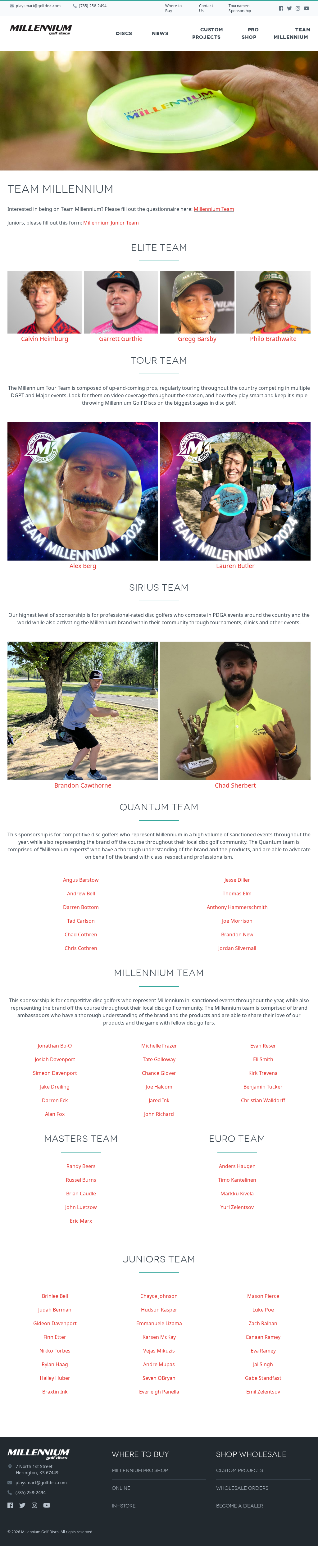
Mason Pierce (263, 1296)
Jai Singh (263, 1364)
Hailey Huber (55, 1378)
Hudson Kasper (159, 1309)
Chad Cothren (81, 934)
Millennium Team (214, 209)
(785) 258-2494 (92, 5)
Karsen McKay (159, 1337)
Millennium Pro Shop (140, 1470)
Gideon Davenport (55, 1323)
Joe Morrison (237, 920)
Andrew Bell (81, 893)
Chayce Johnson (159, 1296)
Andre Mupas (159, 1364)
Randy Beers (81, 1166)
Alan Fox (55, 1114)
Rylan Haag (55, 1364)
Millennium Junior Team (111, 222)
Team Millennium (292, 33)
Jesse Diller (237, 879)
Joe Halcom (159, 1086)
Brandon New (237, 934)
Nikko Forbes (54, 1350)
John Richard (159, 1114)
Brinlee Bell (55, 1296)
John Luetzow (81, 1207)
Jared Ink (159, 1100)
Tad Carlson (81, 920)
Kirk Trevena (263, 1073)
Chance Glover (159, 1073)
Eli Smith (263, 1059)
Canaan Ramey (263, 1337)
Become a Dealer (239, 1506)
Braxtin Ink (55, 1391)
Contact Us (206, 8)
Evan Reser (263, 1045)
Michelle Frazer (159, 1045)
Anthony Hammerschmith (237, 907)
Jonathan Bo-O (55, 1045)
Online (121, 1488)
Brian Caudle (81, 1193)
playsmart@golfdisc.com (38, 5)
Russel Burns (81, 1179)
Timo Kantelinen (237, 1179)
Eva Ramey (263, 1350)
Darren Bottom (81, 907)
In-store (124, 1506)
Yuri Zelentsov (237, 1207)
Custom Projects (207, 33)
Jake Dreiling (55, 1086)
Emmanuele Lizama (159, 1323)
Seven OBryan (159, 1378)
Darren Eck (55, 1100)
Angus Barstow (81, 879)
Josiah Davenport (55, 1059)
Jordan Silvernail (237, 948)
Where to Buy (173, 8)
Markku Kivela (237, 1193)
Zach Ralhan (263, 1323)
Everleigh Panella (159, 1391)
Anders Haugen (237, 1166)
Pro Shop (250, 33)
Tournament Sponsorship (240, 8)
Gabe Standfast (263, 1378)
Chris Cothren (81, 948)
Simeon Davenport (55, 1073)
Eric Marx (81, 1220)
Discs (124, 33)
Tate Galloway (159, 1059)
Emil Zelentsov (263, 1391)
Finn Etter (54, 1337)
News (160, 33)
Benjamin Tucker (263, 1086)
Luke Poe (263, 1309)
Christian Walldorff (263, 1100)
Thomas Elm (237, 893)
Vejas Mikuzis (159, 1350)
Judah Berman (54, 1309)
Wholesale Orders (242, 1488)
